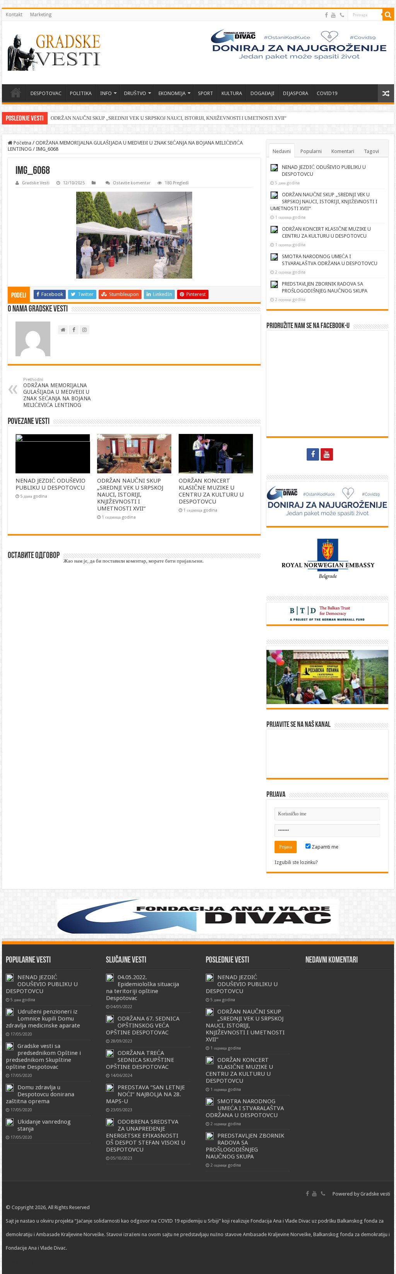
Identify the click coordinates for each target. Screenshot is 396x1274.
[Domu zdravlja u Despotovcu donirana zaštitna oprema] (10, 1088)
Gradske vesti (375, 1194)
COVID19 (327, 93)
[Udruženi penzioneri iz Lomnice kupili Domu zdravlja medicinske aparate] (10, 1012)
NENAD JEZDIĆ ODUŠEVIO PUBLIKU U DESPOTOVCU (50, 484)
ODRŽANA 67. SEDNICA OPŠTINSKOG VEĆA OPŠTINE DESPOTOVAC (142, 1025)
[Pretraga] (388, 14)
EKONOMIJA (172, 93)
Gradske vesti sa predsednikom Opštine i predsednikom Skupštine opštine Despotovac (43, 1056)
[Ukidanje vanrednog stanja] (10, 1122)
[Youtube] (333, 15)
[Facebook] (326, 15)
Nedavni (282, 151)
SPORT (205, 93)
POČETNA (16, 92)
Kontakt (14, 14)
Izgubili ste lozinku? (296, 862)
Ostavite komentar (131, 182)
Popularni (311, 151)
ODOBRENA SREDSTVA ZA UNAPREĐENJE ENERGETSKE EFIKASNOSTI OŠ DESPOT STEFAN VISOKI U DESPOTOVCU (145, 1135)
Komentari (342, 151)
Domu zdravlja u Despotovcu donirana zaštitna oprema (40, 1094)
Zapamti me (324, 847)
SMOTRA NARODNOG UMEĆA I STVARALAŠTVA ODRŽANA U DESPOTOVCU (245, 1108)
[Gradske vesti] (56, 52)
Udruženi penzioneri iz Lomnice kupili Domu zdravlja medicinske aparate (43, 1018)
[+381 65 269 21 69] (342, 15)
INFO (106, 93)
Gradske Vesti (36, 182)
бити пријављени (183, 561)
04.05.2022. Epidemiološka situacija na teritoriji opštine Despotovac (142, 988)
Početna (21, 143)
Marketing (40, 14)
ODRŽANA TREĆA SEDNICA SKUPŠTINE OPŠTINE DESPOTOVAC (140, 1059)
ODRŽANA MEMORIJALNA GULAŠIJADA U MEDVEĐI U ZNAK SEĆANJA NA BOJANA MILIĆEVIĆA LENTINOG (57, 392)
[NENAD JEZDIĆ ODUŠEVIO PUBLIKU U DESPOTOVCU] (10, 977)
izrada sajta (47, 1261)
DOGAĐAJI (263, 93)
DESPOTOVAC (46, 93)
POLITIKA (81, 93)
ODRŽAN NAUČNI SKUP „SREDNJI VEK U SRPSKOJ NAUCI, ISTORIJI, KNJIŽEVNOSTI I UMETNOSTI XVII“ (169, 118)
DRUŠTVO (135, 93)
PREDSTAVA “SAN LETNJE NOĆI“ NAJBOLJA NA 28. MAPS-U (145, 1094)
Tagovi (371, 151)
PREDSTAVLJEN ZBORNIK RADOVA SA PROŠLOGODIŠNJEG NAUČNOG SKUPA (245, 1146)
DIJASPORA (295, 93)
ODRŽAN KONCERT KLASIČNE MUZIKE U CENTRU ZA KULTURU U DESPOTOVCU (211, 491)
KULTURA (232, 93)
